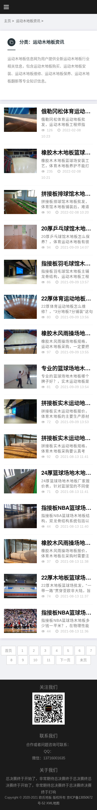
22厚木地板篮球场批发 (67, 577)
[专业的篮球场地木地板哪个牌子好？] (20, 377)
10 (35, 660)
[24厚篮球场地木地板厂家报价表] (20, 481)
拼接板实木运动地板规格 (67, 438)
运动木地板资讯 (28, 21)
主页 (7, 21)
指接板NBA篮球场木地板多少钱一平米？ (67, 612)
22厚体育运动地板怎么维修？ (67, 298)
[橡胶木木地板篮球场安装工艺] (20, 161)
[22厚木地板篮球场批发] (20, 586)
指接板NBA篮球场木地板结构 (67, 508)
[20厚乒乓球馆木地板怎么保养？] (20, 237)
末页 (83, 660)
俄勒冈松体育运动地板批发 (67, 111)
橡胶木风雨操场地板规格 (67, 333)
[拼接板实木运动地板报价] (20, 411)
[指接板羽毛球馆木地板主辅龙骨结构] (20, 272)
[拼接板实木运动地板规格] (20, 446)
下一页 (65, 660)
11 (48, 660)
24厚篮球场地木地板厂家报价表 (67, 473)
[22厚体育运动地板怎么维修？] (20, 307)
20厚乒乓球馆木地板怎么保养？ (67, 228)
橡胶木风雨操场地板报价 (67, 543)
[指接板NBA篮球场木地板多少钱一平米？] (20, 621)
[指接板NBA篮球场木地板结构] (20, 516)
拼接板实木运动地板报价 (67, 403)
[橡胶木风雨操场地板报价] (20, 551)
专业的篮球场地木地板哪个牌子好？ (67, 368)
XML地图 (52, 803)
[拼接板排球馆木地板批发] (20, 202)
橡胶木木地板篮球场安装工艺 (67, 152)
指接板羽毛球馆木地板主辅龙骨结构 (67, 263)
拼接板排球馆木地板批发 (67, 193)
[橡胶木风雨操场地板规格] (20, 342)
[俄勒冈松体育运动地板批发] (20, 120)
